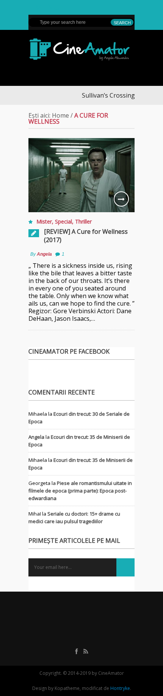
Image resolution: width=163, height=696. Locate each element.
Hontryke (120, 688)
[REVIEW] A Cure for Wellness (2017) (86, 235)
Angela (44, 254)
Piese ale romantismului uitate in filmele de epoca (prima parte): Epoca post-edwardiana (80, 491)
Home (60, 115)
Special (63, 221)
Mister (44, 221)
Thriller (83, 221)
